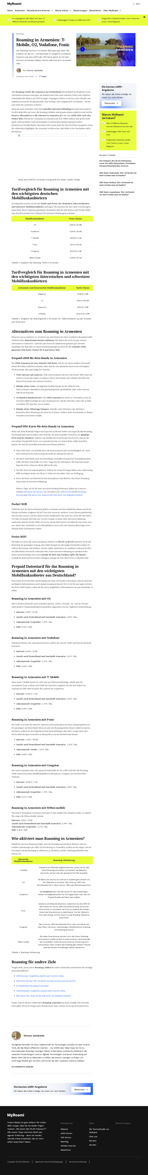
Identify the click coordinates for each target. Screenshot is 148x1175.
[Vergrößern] (83, 137)
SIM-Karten (66, 1137)
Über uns (93, 1136)
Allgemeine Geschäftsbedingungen (49, 1162)
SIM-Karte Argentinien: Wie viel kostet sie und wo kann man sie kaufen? (116, 193)
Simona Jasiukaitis (35, 70)
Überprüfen (79, 1089)
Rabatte (64, 1129)
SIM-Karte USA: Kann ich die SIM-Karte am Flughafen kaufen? (55, 495)
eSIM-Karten (66, 1133)
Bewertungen (80, 10)
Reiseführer (95, 10)
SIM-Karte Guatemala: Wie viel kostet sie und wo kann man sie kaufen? (117, 174)
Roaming (64, 1141)
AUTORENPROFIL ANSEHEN (22, 1067)
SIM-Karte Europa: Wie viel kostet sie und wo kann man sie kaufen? (46, 981)
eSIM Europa (65, 491)
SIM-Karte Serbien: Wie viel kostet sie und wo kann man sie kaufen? (116, 183)
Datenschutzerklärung (77, 1162)
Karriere (92, 1140)
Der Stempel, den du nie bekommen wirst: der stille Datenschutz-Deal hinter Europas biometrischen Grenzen (117, 163)
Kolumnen (20, 10)
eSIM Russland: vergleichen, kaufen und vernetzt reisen (40, 990)
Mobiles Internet (68, 1146)
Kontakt (92, 1145)
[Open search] (134, 4)
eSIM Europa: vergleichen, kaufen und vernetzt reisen (40, 976)
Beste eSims (61, 10)
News (10, 10)
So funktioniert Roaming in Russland (32, 985)
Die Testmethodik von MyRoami (99, 1131)
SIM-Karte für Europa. (33, 491)
